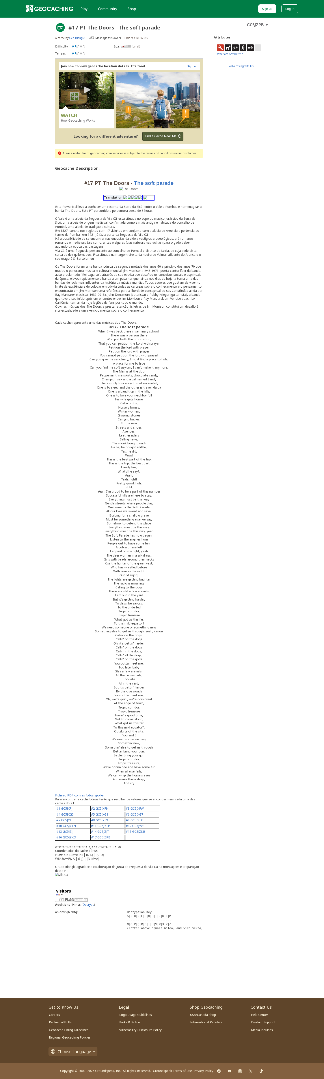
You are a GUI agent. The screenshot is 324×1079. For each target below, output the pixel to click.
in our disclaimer (185, 153)
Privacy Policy (203, 1071)
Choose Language (74, 1051)
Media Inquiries (262, 1030)
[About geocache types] (60, 27)
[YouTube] (229, 1071)
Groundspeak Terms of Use (172, 1071)
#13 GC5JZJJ (64, 831)
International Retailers (206, 1022)
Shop (132, 8)
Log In (289, 9)
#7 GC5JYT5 (64, 820)
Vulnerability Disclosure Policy (140, 1030)
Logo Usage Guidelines (135, 1015)
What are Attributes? (230, 54)
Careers (54, 1015)
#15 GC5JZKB (135, 831)
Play (84, 8)
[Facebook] (219, 1071)
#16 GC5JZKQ (66, 837)
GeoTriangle (77, 38)
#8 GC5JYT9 (99, 820)
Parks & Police (129, 1022)
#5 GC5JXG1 (99, 814)
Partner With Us (60, 1022)
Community (107, 8)
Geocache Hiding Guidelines (68, 1030)
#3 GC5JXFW (135, 808)
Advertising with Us (241, 66)
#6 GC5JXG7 (134, 814)
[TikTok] (261, 1071)
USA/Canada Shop (203, 1015)
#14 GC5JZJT (100, 831)
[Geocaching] (49, 8)
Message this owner (108, 38)
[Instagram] (240, 1071)
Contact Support (263, 1022)
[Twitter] (250, 1071)
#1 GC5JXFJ (64, 808)
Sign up (267, 9)
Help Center (259, 1015)
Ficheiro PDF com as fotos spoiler (79, 795)
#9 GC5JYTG (134, 820)
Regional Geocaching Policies (70, 1037)
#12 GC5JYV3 (135, 826)
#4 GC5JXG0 (65, 814)
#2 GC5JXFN (99, 808)
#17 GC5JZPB (100, 837)
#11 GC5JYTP (100, 826)
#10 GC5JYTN (66, 826)
